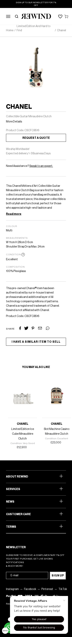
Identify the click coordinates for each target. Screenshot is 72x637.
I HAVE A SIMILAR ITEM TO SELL (36, 342)
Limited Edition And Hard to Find (33, 28)
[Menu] (8, 16)
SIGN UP (58, 575)
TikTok (62, 589)
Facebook (30, 589)
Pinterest (47, 589)
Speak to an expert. (41, 166)
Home (9, 30)
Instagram (12, 589)
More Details (14, 121)
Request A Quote (36, 138)
